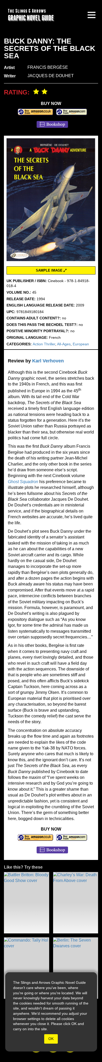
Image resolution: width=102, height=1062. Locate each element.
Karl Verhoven (48, 360)
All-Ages (64, 344)
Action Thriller (44, 344)
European (81, 344)
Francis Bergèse (47, 67)
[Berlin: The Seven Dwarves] (75, 968)
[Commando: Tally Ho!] (26, 968)
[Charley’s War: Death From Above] (75, 902)
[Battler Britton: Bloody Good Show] (26, 902)
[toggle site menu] (91, 15)
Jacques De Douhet (50, 75)
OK (51, 1039)
